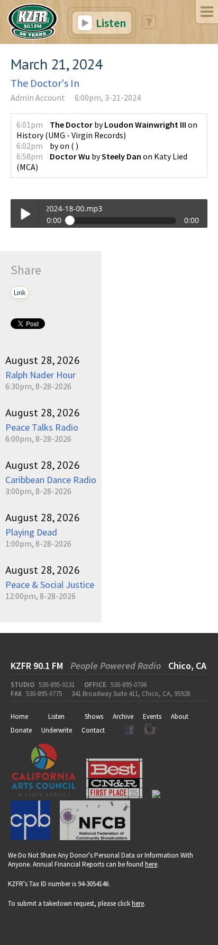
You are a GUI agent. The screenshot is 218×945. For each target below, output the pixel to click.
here (151, 864)
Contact (93, 730)
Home (19, 716)
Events (152, 716)
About (179, 716)
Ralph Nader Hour (40, 375)
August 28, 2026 (42, 360)
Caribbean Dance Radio (50, 480)
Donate (21, 730)
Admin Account (38, 97)
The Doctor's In (45, 83)
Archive (123, 716)
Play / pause (25, 213)
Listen (110, 22)
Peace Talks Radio (41, 427)
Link (20, 292)
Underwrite (56, 730)
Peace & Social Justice (49, 584)
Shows (94, 716)
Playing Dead (31, 532)
